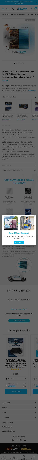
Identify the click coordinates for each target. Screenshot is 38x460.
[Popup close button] (34, 215)
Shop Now (19, 242)
